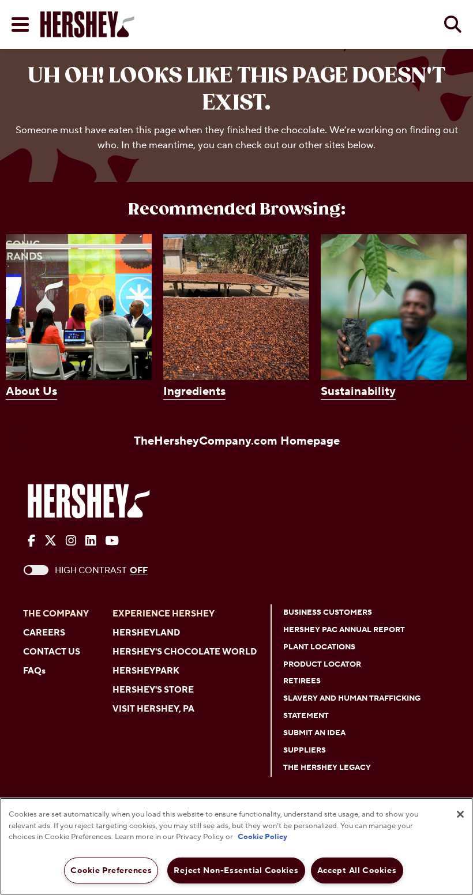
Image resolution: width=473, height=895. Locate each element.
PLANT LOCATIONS (319, 647)
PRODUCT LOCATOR (322, 664)
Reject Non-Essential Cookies (236, 870)
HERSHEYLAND (146, 632)
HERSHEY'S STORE (153, 690)
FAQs (34, 670)
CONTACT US (51, 651)
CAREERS (44, 632)
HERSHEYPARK (145, 670)
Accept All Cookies (357, 870)
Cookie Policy (262, 836)
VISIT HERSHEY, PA (153, 709)
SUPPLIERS (304, 750)
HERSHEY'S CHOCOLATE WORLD (184, 651)
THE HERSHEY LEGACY (327, 767)
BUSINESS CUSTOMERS (327, 612)
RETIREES (302, 681)
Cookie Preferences (111, 870)
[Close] (460, 814)
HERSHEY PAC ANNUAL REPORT (344, 629)
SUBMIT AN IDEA (314, 733)
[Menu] (20, 24)
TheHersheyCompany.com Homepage (237, 441)
